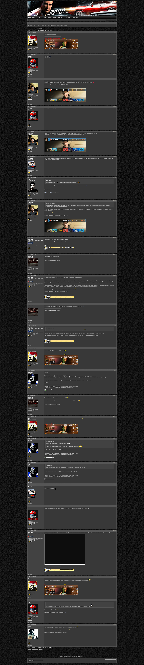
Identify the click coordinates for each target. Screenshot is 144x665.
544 (40, 30)
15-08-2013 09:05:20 (32, 438)
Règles (54, 17)
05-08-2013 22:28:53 (32, 131)
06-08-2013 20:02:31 (32, 200)
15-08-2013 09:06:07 (32, 462)
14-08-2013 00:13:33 (32, 303)
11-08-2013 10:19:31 (32, 237)
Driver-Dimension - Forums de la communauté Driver (72, 8)
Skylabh (30, 56)
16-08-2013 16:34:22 (32, 484)
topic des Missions (63, 25)
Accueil (38, 17)
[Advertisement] (72, 652)
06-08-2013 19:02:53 (32, 177)
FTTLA (50, 82)
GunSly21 (30, 372)
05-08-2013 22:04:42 (32, 106)
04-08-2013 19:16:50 (32, 32)
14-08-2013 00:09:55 (32, 275)
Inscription (67, 17)
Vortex (29, 34)
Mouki (29, 626)
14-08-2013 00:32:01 (32, 325)
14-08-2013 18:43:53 (32, 395)
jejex (29, 179)
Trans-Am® (30, 158)
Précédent (33, 30)
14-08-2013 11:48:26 (32, 348)
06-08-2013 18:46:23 (32, 156)
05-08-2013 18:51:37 (32, 54)
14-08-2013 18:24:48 (32, 370)
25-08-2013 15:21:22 (32, 624)
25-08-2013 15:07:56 (32, 600)
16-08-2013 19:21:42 (32, 505)
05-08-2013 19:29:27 (32, 79)
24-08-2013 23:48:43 (32, 530)
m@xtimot (30, 239)
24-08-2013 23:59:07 (32, 576)
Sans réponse (113, 19)
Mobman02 (30, 256)
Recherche (60, 17)
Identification (75, 17)
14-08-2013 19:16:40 (32, 416)
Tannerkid (30, 81)
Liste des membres (46, 17)
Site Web (30, 74)
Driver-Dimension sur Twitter (53, 260)
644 (48, 30)
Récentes (108, 19)
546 (43, 30)
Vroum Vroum (35, 28)
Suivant (50, 30)
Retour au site (31, 17)
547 (45, 30)
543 (38, 30)
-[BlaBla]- (41, 28)
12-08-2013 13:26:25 (32, 254)
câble (95, 209)
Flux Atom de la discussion (110, 659)
